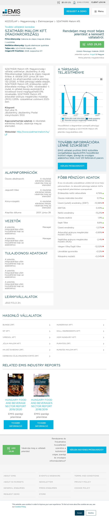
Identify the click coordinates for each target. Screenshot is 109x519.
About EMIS (10, 476)
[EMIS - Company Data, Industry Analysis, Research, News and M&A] (11, 12)
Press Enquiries (48, 488)
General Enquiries (14, 488)
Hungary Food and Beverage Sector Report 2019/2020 (15, 405)
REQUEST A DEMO (77, 11)
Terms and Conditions (86, 476)
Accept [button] (79, 513)
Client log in (98, 2)
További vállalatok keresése (20, 27)
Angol (92, 54)
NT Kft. (6, 331)
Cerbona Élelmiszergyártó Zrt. (21, 356)
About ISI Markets (14, 482)
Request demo (12, 494)
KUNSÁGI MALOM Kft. (67, 350)
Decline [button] (91, 513)
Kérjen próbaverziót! (72, 166)
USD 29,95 (93, 44)
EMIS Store (83, 2)
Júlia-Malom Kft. (12, 343)
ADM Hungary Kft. (66, 337)
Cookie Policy (82, 488)
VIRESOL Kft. (9, 337)
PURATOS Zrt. (64, 343)
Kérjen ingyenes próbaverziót (87, 450)
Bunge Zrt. (8, 325)
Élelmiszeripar (45, 21)
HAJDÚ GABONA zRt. (13, 350)
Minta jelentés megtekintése (91, 58)
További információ (15, 424)
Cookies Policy (20, 506)
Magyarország (27, 21)
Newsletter (46, 482)
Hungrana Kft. (65, 325)
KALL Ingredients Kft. (68, 331)
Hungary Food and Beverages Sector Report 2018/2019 (41, 405)
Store (42, 494)
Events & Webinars (49, 476)
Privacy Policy (82, 482)
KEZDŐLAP (11, 21)
